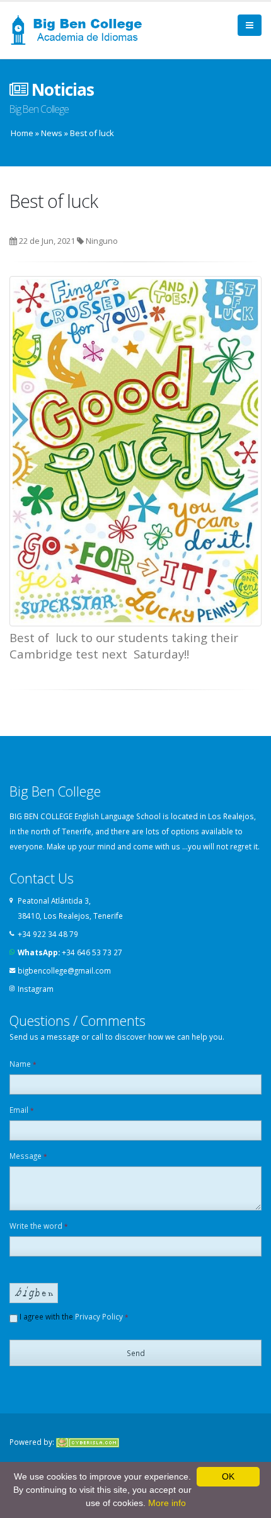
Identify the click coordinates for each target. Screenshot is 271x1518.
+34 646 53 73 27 (92, 952)
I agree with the (73, 1316)
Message (28, 1156)
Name (23, 1064)
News (51, 133)
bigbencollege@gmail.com (64, 970)
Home (22, 133)
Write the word (38, 1226)
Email (21, 1110)
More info (167, 1503)
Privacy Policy (99, 1316)
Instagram (36, 989)
